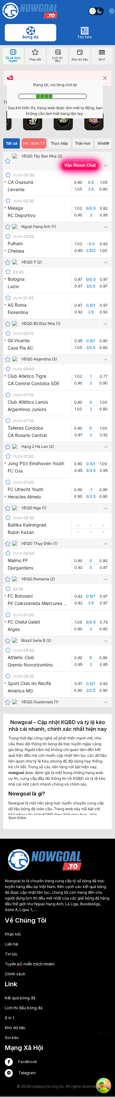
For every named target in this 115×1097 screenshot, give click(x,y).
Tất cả (11, 143)
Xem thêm (17, 817)
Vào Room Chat (80, 165)
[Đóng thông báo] (105, 78)
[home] (30, 11)
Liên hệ (11, 944)
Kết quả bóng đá (20, 998)
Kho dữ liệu (15, 1027)
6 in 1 (9, 1017)
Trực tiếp (59, 143)
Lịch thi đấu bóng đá (23, 1007)
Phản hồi (13, 934)
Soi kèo (12, 1037)
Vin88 (103, 143)
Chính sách (15, 974)
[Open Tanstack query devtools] (103, 1085)
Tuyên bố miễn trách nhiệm (30, 964)
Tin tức (11, 954)
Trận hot (82, 143)
